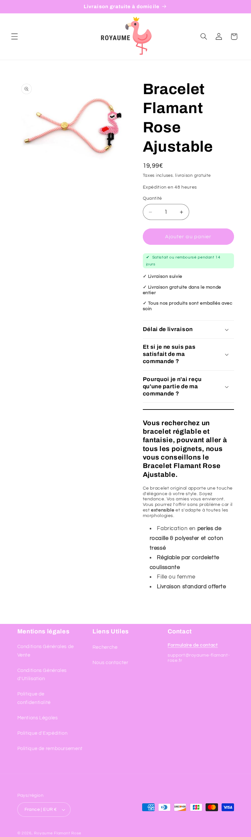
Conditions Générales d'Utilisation (42, 674)
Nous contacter (110, 662)
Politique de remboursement (50, 748)
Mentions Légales (37, 717)
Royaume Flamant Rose (57, 833)
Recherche (105, 647)
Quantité (152, 198)
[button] (14, 36)
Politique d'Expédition (42, 733)
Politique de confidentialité (34, 698)
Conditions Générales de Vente (45, 651)
